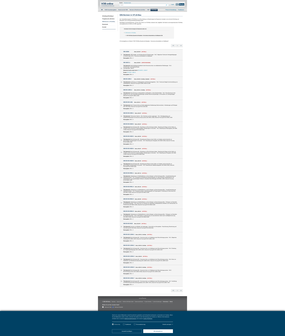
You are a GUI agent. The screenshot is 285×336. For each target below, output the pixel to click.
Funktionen (181, 9)
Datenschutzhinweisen (130, 318)
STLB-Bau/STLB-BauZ (107, 16)
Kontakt (104, 27)
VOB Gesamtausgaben (110, 9)
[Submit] (167, 5)
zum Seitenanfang (142, 298)
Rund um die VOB (123, 9)
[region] (142, 321)
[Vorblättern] (177, 45)
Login (172, 4)
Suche (121, 2)
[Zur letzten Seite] (181, 45)
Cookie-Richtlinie (147, 318)
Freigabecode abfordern (108, 18)
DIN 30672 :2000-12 (131, 72)
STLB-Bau (154, 9)
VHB (148, 9)
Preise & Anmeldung (171, 9)
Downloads (105, 24)
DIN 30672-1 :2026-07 (142, 70)
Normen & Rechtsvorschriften (137, 9)
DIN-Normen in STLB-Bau (108, 21)
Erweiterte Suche (127, 2)
